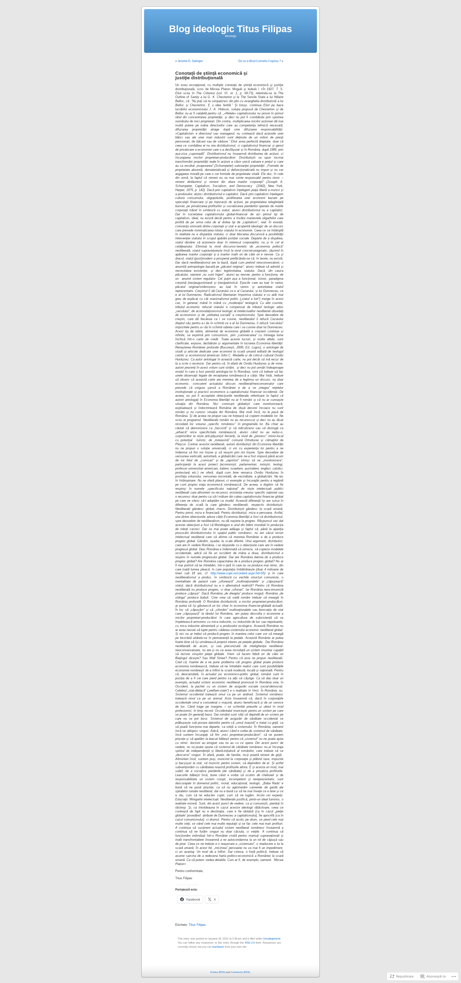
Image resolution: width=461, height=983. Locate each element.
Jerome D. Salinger (190, 61)
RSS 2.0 (250, 942)
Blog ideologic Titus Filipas (230, 29)
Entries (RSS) (217, 972)
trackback (218, 946)
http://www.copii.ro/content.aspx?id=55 (237, 573)
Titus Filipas (197, 925)
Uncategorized (271, 938)
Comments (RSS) (240, 972)
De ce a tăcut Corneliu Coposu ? (259, 61)
